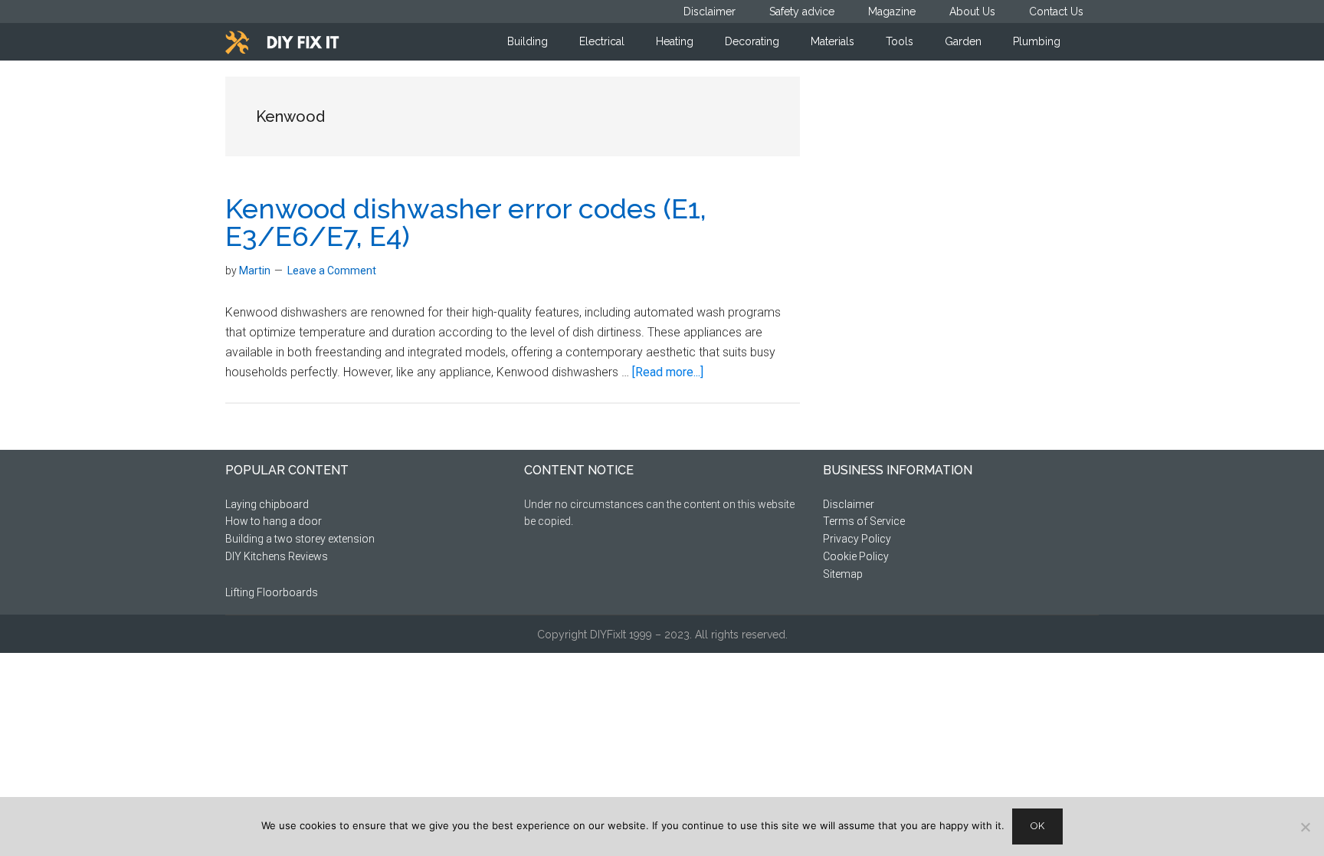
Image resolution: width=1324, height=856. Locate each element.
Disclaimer (848, 504)
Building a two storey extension (300, 539)
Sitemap (843, 574)
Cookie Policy (856, 556)
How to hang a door (273, 521)
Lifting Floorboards (271, 592)
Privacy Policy (857, 539)
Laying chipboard (267, 504)
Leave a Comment (331, 270)
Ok (1037, 825)
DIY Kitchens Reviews (276, 556)
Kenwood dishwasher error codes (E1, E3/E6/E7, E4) (465, 222)
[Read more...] (667, 372)
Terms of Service (864, 521)
